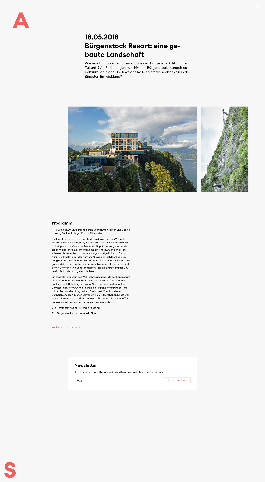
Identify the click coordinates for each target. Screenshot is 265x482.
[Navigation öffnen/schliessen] (258, 6)
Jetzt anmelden (177, 380)
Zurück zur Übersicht (68, 327)
